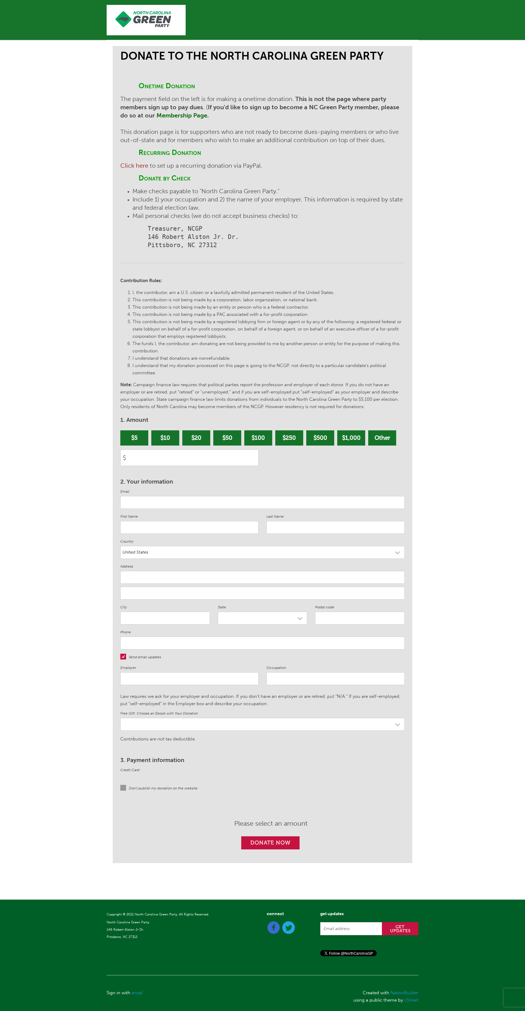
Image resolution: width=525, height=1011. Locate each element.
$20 (196, 437)
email (137, 992)
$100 (258, 437)
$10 (165, 437)
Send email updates (145, 657)
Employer (128, 668)
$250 (289, 437)
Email (124, 491)
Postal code (324, 607)
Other (382, 437)
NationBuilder (404, 992)
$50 (227, 437)
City (123, 607)
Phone (125, 632)
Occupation (276, 668)
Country (127, 541)
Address (126, 566)
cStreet (411, 1000)
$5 (134, 437)
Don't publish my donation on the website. (163, 788)
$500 (320, 437)
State (222, 607)
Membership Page (181, 115)
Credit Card (129, 770)
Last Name (275, 516)
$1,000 (351, 437)
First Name (129, 516)
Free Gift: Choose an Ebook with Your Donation (159, 713)
